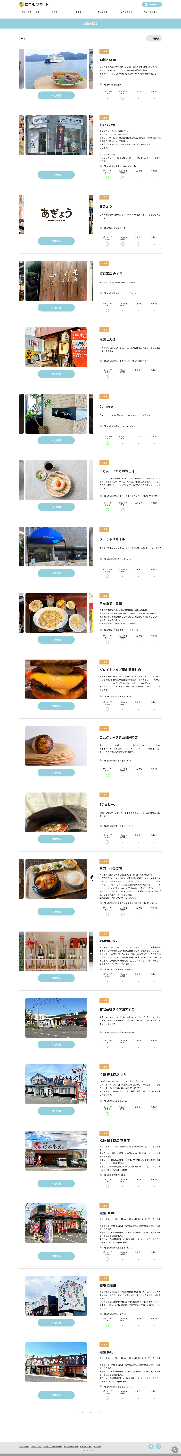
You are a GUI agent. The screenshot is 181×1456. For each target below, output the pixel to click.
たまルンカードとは (30, 11)
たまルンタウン (150, 11)
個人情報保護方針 (71, 1446)
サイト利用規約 (86, 1446)
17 (94, 1412)
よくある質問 (126, 11)
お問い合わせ (24, 1446)
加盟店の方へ (36, 1446)
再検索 (156, 38)
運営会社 (97, 1446)
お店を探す (102, 11)
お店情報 (56, 95)
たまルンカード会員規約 (52, 1446)
